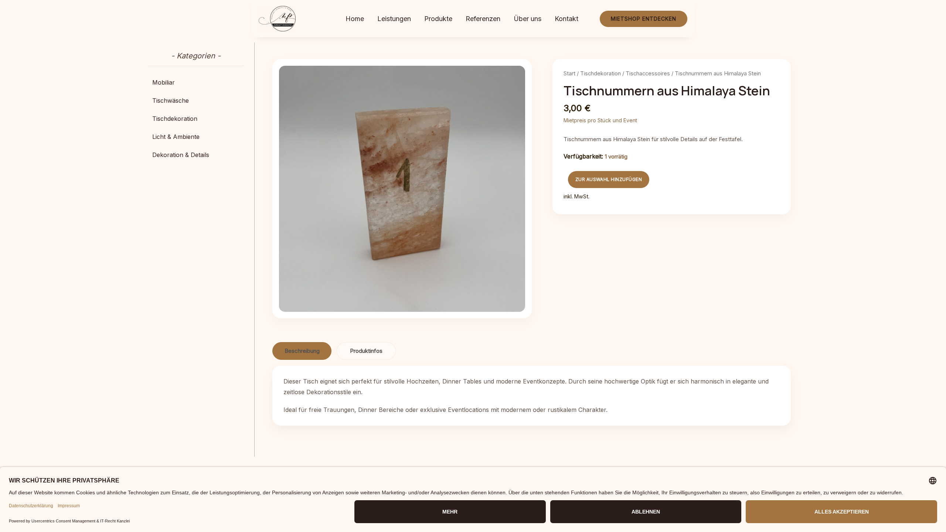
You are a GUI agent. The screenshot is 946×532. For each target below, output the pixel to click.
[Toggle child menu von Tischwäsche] (196, 100)
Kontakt (566, 19)
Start (569, 73)
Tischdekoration (600, 73)
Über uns (527, 19)
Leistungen (394, 19)
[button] (643, 18)
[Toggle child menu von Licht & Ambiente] (196, 137)
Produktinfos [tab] (366, 350)
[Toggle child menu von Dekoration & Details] (196, 155)
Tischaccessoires (648, 73)
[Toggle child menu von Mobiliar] (196, 82)
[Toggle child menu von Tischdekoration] (196, 118)
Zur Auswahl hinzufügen (608, 179)
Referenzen (483, 19)
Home (355, 19)
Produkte (438, 19)
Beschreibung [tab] (302, 350)
